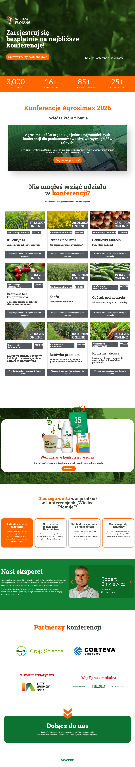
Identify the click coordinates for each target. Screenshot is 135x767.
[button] (72, 582)
